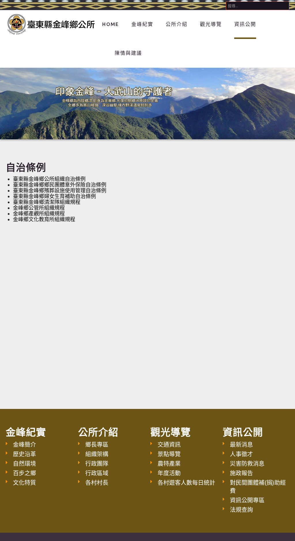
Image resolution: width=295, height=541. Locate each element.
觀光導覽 (211, 24)
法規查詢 (241, 509)
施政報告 (241, 473)
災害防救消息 (247, 463)
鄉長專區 (96, 444)
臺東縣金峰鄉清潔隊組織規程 (46, 202)
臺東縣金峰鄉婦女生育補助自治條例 (54, 196)
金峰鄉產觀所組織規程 (39, 213)
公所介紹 (177, 24)
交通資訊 (169, 444)
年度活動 (169, 473)
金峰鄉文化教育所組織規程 (44, 219)
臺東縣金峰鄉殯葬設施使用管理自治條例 (59, 190)
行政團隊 (96, 463)
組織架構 (96, 454)
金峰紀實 (142, 24)
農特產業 (169, 463)
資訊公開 (245, 24)
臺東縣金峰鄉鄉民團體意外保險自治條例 (59, 184)
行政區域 (96, 473)
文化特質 (24, 482)
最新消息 (241, 444)
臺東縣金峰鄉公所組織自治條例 (49, 179)
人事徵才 (241, 454)
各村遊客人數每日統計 (186, 482)
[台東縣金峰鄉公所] (51, 24)
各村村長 (96, 482)
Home (110, 24)
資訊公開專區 (247, 500)
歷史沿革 (24, 454)
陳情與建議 (128, 53)
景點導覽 (169, 454)
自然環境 (24, 463)
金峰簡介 (24, 444)
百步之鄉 (24, 473)
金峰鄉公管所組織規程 (39, 208)
